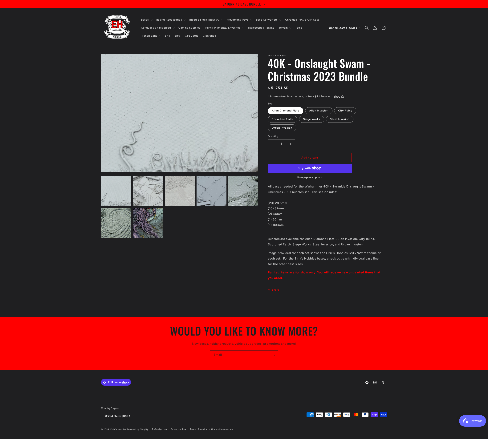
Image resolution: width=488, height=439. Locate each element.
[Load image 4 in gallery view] (211, 191)
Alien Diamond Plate (285, 110)
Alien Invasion (318, 110)
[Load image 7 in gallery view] (148, 223)
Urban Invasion (282, 127)
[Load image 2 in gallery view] (148, 191)
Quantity (273, 136)
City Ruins (345, 110)
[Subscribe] (274, 354)
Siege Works (311, 119)
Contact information (222, 429)
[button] (146, 20)
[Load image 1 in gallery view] (116, 191)
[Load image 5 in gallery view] (243, 191)
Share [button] (275, 289)
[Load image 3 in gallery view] (180, 191)
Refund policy (159, 429)
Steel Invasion (339, 119)
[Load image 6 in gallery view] (116, 223)
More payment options (310, 177)
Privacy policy (178, 429)
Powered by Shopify (137, 429)
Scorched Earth (282, 119)
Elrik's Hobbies (118, 429)
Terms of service (198, 429)
